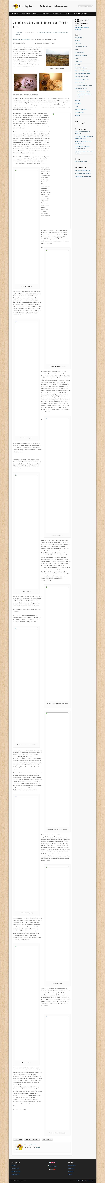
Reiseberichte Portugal (81, 83)
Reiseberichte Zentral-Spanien (84, 85)
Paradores (55, 32)
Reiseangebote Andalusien (82, 70)
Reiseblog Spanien (27, 6)
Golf (76, 49)
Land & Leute (57, 14)
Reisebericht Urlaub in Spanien (21, 39)
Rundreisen (45, 14)
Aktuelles (15, 14)
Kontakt (67, 14)
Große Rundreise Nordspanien (83, 173)
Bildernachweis (72, 1165)
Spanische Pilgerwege (80, 109)
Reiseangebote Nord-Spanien (82, 73)
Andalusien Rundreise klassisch (83, 170)
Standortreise (80, 97)
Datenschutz (71, 1168)
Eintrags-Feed (15, 1168)
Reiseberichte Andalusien (83, 91)
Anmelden (13, 1165)
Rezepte (77, 100)
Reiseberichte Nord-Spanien (84, 94)
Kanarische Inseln (79, 52)
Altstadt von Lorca (18, 1139)
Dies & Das (78, 43)
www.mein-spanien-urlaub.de (82, 28)
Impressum (70, 1171)
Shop (76, 106)
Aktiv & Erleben (79, 37)
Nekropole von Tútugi (47, 1139)
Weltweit (77, 115)
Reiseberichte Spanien (29, 14)
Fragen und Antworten (81, 46)
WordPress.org (15, 1174)
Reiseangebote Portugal (81, 76)
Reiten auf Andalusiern (81, 161)
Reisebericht (19, 32)
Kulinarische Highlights (81, 55)
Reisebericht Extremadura (81, 80)
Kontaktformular (80, 14)
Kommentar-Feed (15, 1171)
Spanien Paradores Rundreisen (83, 176)
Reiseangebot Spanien (81, 68)
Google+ (38, 1147)
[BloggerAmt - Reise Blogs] (52, 1166)
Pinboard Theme (81, 1181)
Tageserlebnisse (79, 112)
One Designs (90, 1181)
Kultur (44, 32)
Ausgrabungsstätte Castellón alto (32, 1139)
